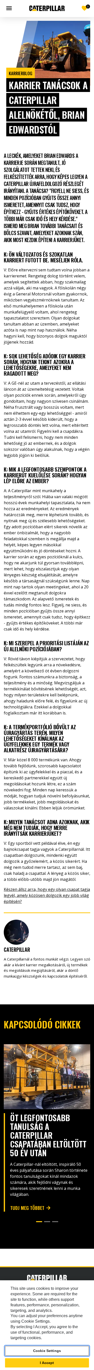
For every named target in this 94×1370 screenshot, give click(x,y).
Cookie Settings (47, 1351)
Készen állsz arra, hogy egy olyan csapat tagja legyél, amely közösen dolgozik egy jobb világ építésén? (47, 895)
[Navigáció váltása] (10, 8)
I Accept (47, 1363)
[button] (39, 1221)
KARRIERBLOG (20, 73)
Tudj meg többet (27, 1208)
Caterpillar (17, 949)
